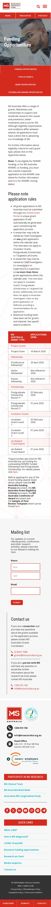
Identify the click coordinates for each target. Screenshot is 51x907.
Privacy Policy (16, 889)
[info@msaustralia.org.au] (10, 735)
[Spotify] (38, 810)
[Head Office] (10, 744)
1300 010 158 (20, 727)
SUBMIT (17, 602)
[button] (44, 6)
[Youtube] (25, 810)
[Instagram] (31, 810)
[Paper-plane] (44, 810)
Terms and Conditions (33, 892)
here (15, 180)
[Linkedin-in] (19, 810)
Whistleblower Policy (31, 889)
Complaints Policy (16, 892)
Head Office (20, 741)
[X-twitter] (13, 810)
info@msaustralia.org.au (27, 735)
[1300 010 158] (10, 728)
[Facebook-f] (7, 810)
